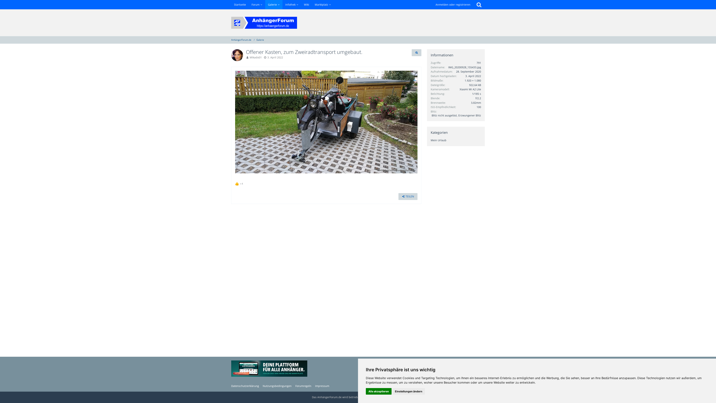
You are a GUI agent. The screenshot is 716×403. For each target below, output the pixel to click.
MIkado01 (256, 57)
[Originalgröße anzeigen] (416, 52)
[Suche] (479, 4)
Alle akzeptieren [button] (378, 391)
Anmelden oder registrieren (453, 4)
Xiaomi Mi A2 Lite (470, 89)
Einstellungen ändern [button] (408, 391)
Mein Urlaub (438, 140)
